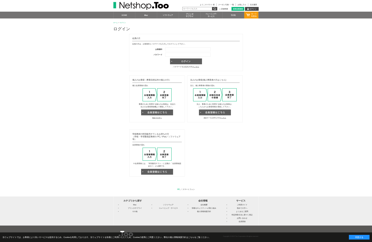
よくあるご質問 (242, 211)
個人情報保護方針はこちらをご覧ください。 (190, 237)
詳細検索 (224, 9)
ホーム (115, 22)
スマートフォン (189, 189)
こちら (196, 67)
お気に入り (242, 5)
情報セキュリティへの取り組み (204, 208)
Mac (134, 205)
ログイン (123, 22)
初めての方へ (157, 118)
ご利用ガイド (242, 205)
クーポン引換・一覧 (226, 5)
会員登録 (242, 221)
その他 (134, 211)
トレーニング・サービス (168, 208)
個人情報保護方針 (204, 211)
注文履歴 (253, 5)
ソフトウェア (168, 205)
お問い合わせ (242, 218)
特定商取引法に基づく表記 (242, 215)
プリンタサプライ (135, 208)
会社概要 (204, 205)
